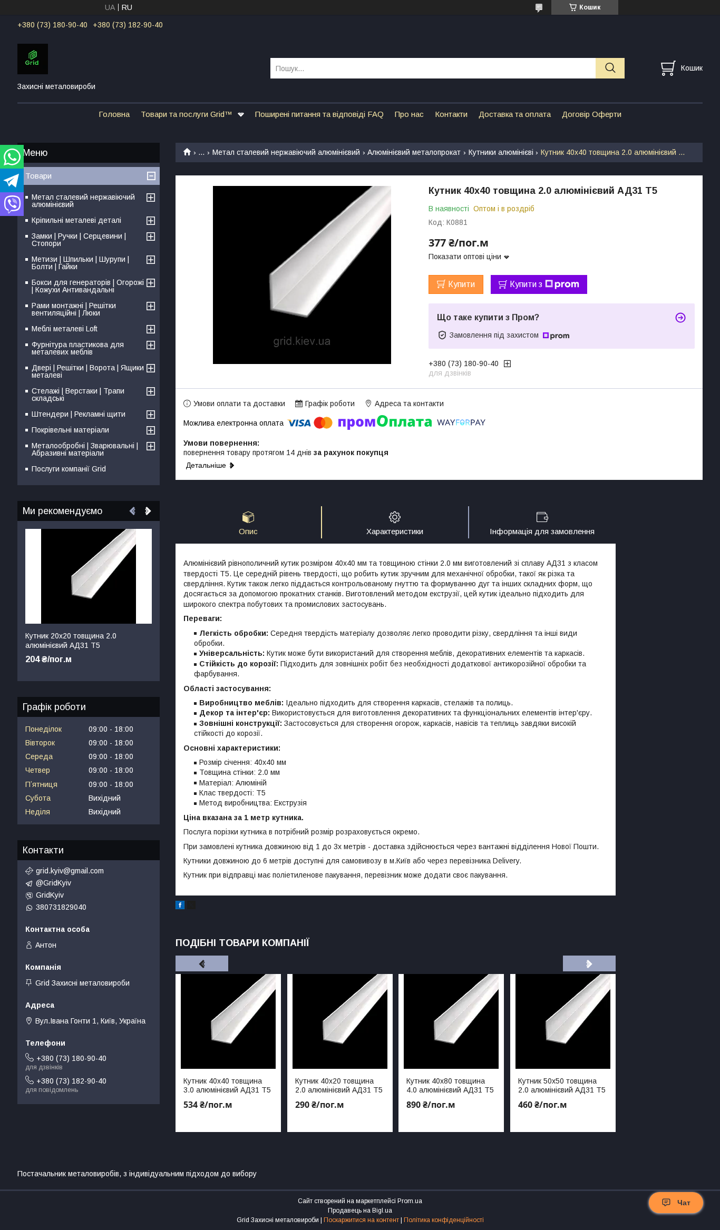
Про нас (409, 114)
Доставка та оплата (515, 114)
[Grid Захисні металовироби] (137, 58)
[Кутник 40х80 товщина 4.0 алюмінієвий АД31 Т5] (451, 1021)
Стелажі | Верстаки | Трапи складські (78, 394)
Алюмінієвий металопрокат (414, 152)
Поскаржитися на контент (361, 1220)
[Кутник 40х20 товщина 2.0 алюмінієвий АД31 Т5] (340, 1021)
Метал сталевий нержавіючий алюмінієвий (286, 152)
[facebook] (180, 906)
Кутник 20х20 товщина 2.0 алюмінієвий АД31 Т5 (70, 641)
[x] (191, 906)
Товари (38, 175)
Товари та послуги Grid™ (186, 114)
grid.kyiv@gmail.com (70, 871)
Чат (683, 1202)
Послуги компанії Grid (69, 469)
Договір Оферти (591, 114)
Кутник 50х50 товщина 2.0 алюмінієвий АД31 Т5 (562, 1086)
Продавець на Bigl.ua (360, 1210)
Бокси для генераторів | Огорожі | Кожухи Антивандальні (88, 286)
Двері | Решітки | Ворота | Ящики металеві (88, 371)
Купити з (526, 284)
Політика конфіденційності (444, 1220)
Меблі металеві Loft (65, 328)
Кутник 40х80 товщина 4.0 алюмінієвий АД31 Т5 (450, 1086)
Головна (114, 114)
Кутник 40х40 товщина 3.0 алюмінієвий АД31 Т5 (227, 1086)
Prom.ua (409, 1201)
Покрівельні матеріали (70, 430)
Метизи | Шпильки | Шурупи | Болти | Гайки (80, 263)
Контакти (451, 114)
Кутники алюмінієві (501, 152)
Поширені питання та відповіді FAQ (319, 114)
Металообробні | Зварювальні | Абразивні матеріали (85, 449)
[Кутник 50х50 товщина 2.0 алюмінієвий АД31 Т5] (563, 1021)
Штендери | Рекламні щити (78, 414)
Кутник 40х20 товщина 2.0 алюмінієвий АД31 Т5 (339, 1086)
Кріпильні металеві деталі (76, 220)
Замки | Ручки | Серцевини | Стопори (79, 240)
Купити (461, 284)
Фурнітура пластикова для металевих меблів (78, 348)
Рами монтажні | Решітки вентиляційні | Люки (74, 309)
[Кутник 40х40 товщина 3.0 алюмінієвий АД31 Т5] (228, 1021)
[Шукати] (610, 68)
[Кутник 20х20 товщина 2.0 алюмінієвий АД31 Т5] (88, 576)
